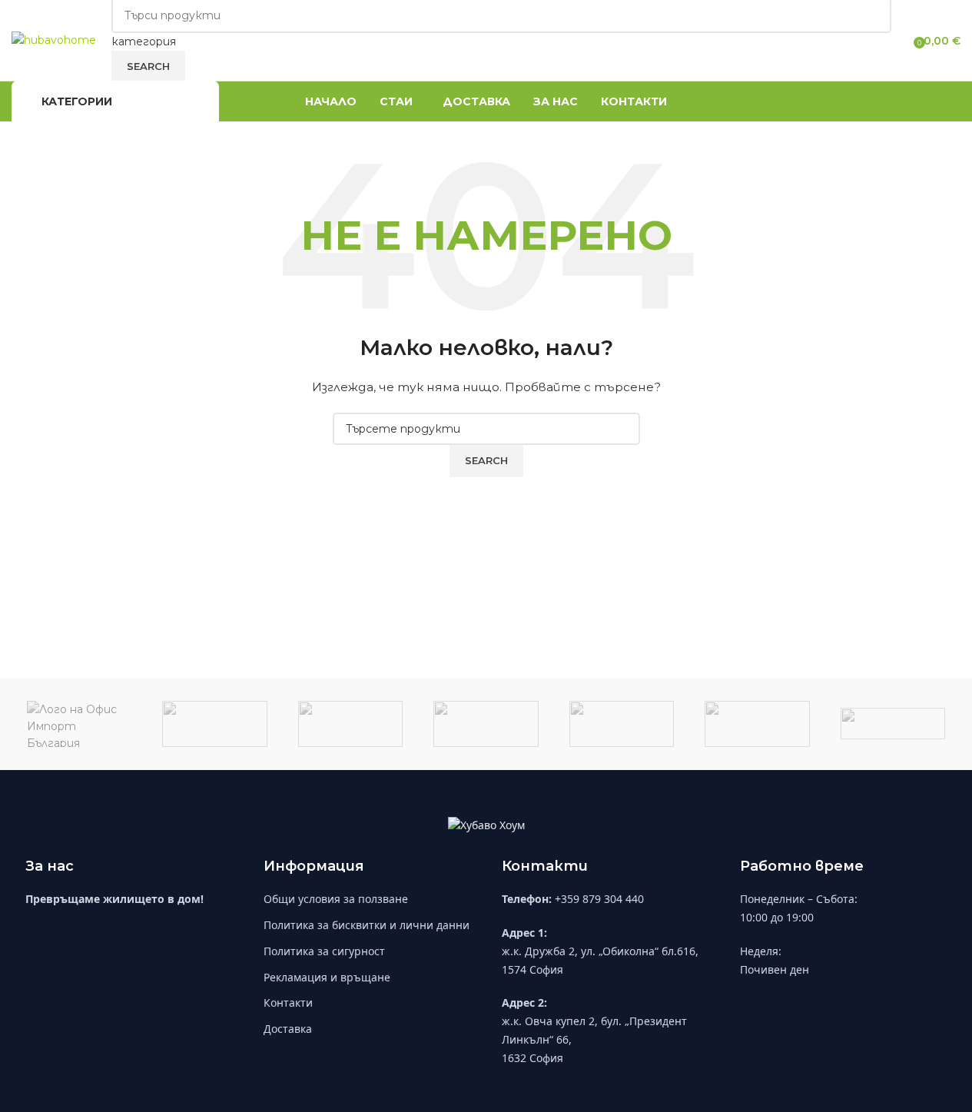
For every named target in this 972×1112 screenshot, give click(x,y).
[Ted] (485, 723)
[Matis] (892, 723)
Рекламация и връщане (327, 977)
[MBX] (756, 723)
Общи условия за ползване (336, 898)
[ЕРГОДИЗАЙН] (350, 723)
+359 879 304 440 (599, 898)
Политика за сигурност (324, 951)
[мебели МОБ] (214, 723)
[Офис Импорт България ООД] (79, 723)
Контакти (288, 1002)
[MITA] (621, 723)
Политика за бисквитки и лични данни (366, 925)
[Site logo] (54, 39)
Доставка (288, 1028)
